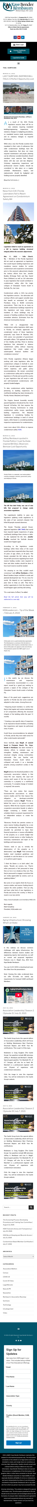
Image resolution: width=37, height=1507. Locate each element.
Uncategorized (8, 1309)
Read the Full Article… (11, 180)
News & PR (7, 1289)
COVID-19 (6, 1277)
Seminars (6, 1301)
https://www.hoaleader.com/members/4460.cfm (20, 900)
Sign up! (18, 1443)
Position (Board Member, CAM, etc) (17, 1416)
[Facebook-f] (15, 37)
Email (8, 1367)
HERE (20, 430)
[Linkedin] (22, 37)
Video (5, 1313)
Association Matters (10, 1269)
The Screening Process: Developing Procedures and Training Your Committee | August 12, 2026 (18, 1222)
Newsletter (7, 1293)
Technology (7, 1305)
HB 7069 (22, 529)
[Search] (31, 1207)
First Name (10, 1377)
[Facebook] (16, 1340)
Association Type (12, 1396)
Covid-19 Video (8, 1281)
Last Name (10, 1386)
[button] (18, 63)
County (9, 1405)
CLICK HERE (14, 967)
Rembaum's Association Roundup (14, 1297)
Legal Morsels (8, 1285)
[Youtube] (19, 37)
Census (5, 1273)
